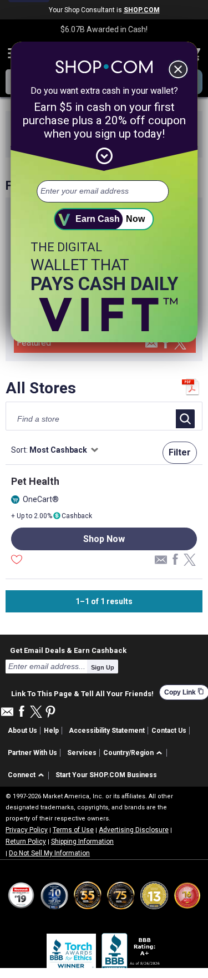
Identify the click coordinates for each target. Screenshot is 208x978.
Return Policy (26, 841)
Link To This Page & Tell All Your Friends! (82, 692)
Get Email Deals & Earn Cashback (68, 650)
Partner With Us (32, 753)
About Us (22, 730)
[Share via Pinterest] (50, 712)
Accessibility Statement (107, 730)
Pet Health (35, 481)
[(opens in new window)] (131, 953)
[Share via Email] (151, 346)
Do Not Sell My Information (49, 853)
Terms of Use (73, 830)
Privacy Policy (27, 830)
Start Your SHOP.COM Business (106, 775)
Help (51, 730)
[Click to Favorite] (16, 560)
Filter (180, 452)
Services (82, 753)
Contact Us (168, 730)
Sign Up (102, 667)
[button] (134, 753)
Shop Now (104, 539)
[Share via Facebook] (166, 343)
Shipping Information (82, 841)
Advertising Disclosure (134, 830)
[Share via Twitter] (180, 344)
